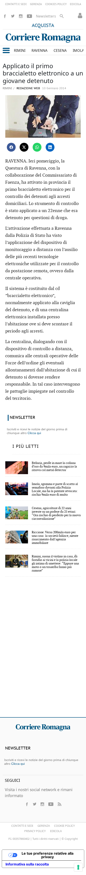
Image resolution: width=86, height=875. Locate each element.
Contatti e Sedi (22, 826)
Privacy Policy (35, 831)
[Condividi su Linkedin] (50, 147)
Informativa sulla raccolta (27, 864)
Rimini (7, 88)
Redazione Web (28, 88)
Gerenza (43, 826)
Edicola (56, 831)
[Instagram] (21, 16)
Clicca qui (34, 433)
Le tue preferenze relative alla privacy (47, 855)
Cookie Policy (64, 826)
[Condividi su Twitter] (24, 147)
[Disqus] (43, 650)
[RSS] (59, 804)
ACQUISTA (43, 25)
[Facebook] (5, 16)
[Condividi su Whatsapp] (37, 147)
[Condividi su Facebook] (11, 147)
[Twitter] (13, 16)
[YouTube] (29, 16)
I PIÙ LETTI (25, 446)
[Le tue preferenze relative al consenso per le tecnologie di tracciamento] (78, 867)
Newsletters (46, 16)
